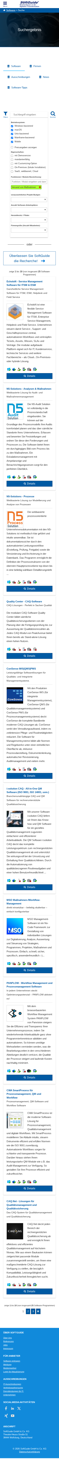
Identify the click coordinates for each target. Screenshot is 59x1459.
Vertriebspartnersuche (13, 1388)
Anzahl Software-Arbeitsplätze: (24, 205)
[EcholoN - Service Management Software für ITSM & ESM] (29, 329)
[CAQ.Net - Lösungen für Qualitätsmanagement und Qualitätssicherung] (29, 1247)
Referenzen (8, 1341)
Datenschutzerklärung (29, 1452)
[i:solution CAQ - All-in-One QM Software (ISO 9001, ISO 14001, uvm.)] (29, 839)
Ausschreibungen (20, 77)
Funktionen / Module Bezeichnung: (26, 177)
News (46, 77)
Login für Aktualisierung (13, 1372)
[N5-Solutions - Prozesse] (29, 543)
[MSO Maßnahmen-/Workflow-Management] (29, 936)
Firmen (37, 66)
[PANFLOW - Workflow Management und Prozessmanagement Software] (29, 1031)
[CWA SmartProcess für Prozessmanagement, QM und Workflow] (29, 1140)
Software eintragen (11, 1361)
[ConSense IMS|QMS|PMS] (29, 723)
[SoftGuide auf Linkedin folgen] (12, 1408)
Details (31, 376)
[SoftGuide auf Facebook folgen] (6, 1408)
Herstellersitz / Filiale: (20, 215)
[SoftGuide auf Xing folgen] (6, 1416)
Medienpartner (9, 1368)
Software (10, 10)
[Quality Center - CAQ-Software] (29, 630)
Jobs (5, 1345)
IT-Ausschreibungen (12, 1384)
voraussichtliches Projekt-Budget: (25, 195)
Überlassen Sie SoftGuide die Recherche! (29, 258)
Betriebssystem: (18, 122)
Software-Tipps (19, 87)
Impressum (8, 1348)
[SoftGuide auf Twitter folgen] (19, 1408)
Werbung (7, 1364)
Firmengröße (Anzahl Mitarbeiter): (25, 225)
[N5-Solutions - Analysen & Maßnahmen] (29, 437)
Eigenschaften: (17, 152)
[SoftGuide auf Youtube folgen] (12, 1416)
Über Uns (7, 1338)
